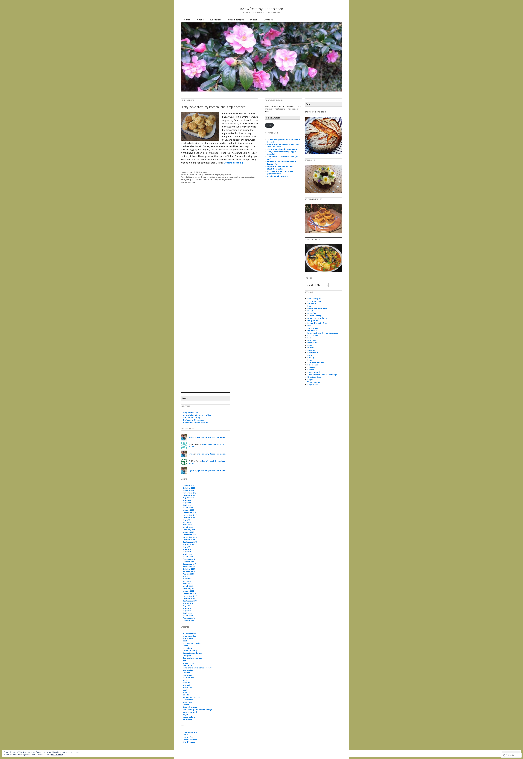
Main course (313, 342)
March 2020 (188, 507)
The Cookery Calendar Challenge (322, 374)
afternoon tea (193, 177)
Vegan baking (313, 382)
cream (241, 177)
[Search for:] (323, 104)
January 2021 (188, 490)
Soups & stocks (314, 372)
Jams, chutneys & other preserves (322, 333)
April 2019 (187, 525)
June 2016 (187, 608)
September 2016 (190, 601)
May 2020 (187, 502)
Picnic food (208, 174)
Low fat (310, 338)
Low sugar (312, 340)
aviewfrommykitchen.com (261, 8)
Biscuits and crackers (317, 308)
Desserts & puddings (317, 318)
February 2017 (189, 588)
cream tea (249, 177)
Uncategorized (314, 377)
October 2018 (189, 539)
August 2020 (188, 497)
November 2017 (189, 566)
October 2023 (189, 488)
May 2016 (187, 610)
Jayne (205, 172)
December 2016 (189, 593)
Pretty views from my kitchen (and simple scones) (213, 107)
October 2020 (189, 495)
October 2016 (189, 598)
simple (206, 179)
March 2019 (188, 527)
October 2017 (189, 569)
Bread (310, 311)
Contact (268, 19)
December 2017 (189, 564)
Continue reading (233, 162)
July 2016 (186, 605)
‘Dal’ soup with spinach (193, 420)
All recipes (215, 19)
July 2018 (186, 547)
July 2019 (186, 520)
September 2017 (190, 571)
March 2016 (188, 615)
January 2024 (188, 485)
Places (253, 19)
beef (309, 306)
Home (187, 19)
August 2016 (188, 603)
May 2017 (187, 581)
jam (187, 179)
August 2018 (188, 544)
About (200, 19)
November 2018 (189, 537)
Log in (185, 735)
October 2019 (189, 517)
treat (211, 179)
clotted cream (215, 177)
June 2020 (187, 500)
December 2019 (189, 512)
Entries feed (188, 737)
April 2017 (187, 583)
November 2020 (189, 493)
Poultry (310, 357)
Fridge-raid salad (190, 412)
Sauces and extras (315, 362)
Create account (190, 732)
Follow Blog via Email (273, 100)
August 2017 (188, 574)
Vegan (217, 174)
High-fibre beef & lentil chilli (280, 166)
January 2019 (188, 532)
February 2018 (189, 559)
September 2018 (190, 542)
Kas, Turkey (312, 335)
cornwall (234, 177)
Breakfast (312, 313)
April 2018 (187, 554)
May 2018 (187, 551)
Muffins (310, 347)
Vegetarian (226, 174)
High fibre (312, 330)
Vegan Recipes (236, 19)
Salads (310, 360)
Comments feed (190, 739)
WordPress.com (190, 742)
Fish (309, 325)
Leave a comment (188, 182)
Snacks (310, 369)
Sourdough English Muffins (195, 422)
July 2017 (186, 576)
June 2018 (187, 549)
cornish (225, 177)
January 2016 (188, 620)
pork (309, 355)
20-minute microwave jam (278, 176)
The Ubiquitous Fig (191, 417)
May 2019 (187, 522)
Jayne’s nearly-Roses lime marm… (211, 437)
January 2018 (188, 561)
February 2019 (189, 529)
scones (198, 179)
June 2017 (187, 579)
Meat (309, 345)
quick (192, 179)
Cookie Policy (57, 754)
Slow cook (312, 367)
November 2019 (189, 515)
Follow (269, 125)
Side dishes (312, 365)
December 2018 (189, 534)
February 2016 (189, 618)
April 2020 (187, 505)
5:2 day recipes (314, 298)
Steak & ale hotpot (275, 169)
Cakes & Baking (196, 174)
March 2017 (188, 586)
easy (183, 179)
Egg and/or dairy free (317, 323)
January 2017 (188, 591)
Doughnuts (312, 320)
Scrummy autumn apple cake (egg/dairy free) (280, 172)
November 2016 (189, 596)
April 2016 (187, 613)
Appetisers (312, 303)
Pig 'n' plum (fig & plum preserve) (282, 149)
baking (204, 177)
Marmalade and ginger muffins (197, 415)
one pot (311, 350)
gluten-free (312, 328)
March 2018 (188, 556)
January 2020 (188, 510)
